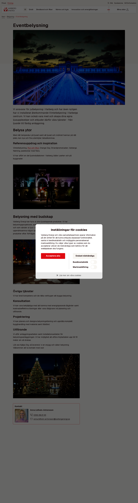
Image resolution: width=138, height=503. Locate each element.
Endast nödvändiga (85, 256)
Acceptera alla (53, 256)
